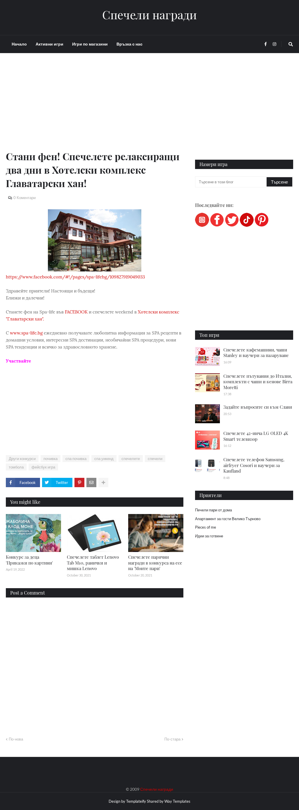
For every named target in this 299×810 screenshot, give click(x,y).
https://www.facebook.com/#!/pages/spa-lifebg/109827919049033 (75, 277)
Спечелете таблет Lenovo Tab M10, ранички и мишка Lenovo (93, 562)
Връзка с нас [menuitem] (129, 43)
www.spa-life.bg (26, 333)
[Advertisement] (94, 108)
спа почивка (75, 458)
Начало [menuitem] (19, 43)
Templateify (136, 801)
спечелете (130, 458)
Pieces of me (205, 527)
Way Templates (177, 801)
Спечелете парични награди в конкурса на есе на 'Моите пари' (155, 562)
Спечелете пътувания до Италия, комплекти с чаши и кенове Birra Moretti (257, 381)
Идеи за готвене (209, 536)
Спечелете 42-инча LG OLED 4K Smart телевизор (255, 436)
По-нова (16, 739)
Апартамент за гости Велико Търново (227, 518)
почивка (51, 458)
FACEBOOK (76, 312)
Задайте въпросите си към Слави (257, 407)
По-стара (172, 739)
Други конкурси (22, 458)
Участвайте (18, 361)
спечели (155, 458)
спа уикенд (104, 458)
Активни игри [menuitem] (49, 43)
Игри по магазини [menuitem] (90, 43)
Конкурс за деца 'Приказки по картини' (29, 560)
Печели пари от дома (213, 510)
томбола (16, 467)
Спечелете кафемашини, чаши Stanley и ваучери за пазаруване (256, 352)
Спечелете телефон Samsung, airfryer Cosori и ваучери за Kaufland (253, 465)
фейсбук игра (43, 467)
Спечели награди (149, 14)
